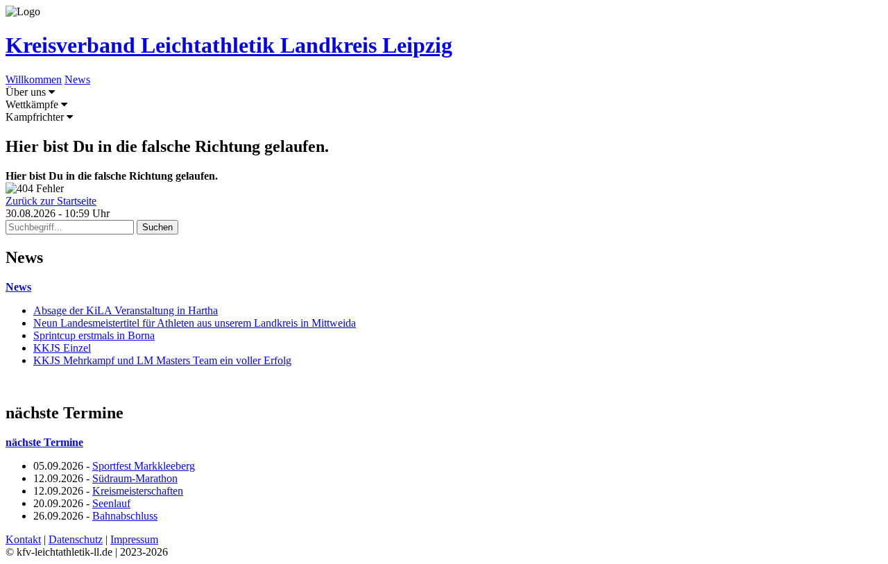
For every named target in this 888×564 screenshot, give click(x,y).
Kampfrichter (36, 117)
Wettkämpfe (33, 104)
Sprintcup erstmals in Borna (94, 335)
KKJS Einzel (62, 348)
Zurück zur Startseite (51, 201)
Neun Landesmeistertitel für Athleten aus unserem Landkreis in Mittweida (194, 323)
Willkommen (34, 79)
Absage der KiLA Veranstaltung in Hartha (125, 310)
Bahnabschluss (124, 516)
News (77, 79)
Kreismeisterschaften (137, 491)
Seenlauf (111, 503)
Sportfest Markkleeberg (143, 466)
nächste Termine (44, 442)
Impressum (134, 539)
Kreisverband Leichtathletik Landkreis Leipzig (229, 45)
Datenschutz (76, 539)
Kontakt (23, 539)
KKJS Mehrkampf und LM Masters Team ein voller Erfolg (162, 360)
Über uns (27, 92)
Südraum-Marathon (135, 478)
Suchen (157, 227)
